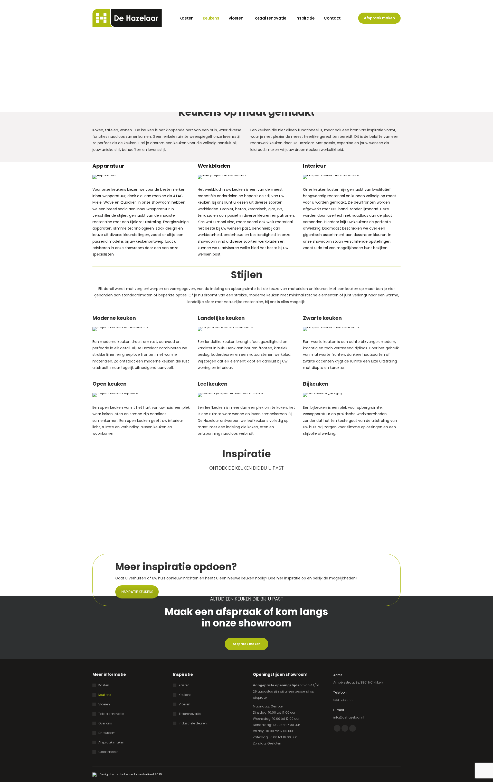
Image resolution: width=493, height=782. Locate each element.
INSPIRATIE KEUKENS (137, 591)
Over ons (105, 723)
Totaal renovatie (111, 714)
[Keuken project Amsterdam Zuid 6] (129, 517)
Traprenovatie (190, 714)
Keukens (104, 695)
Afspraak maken (111, 742)
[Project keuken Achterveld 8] (285, 517)
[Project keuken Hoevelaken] (207, 517)
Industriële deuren (193, 723)
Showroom (107, 733)
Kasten (103, 685)
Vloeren (104, 704)
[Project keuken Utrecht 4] (364, 517)
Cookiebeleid (108, 752)
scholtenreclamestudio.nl (135, 774)
